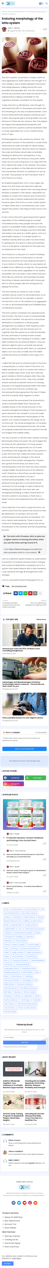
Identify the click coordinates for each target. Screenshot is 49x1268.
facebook (15, 778)
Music (37, 972)
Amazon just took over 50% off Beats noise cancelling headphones (21, 650)
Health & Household (34, 953)
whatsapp (37, 778)
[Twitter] (20, 593)
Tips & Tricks (8, 1004)
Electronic (29, 937)
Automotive (17, 917)
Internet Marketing (37, 960)
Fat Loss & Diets (20, 941)
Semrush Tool (10, 1224)
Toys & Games (9, 1008)
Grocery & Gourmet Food (30, 949)
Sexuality (17, 992)
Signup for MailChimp (13, 1217)
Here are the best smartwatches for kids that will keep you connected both (25, 855)
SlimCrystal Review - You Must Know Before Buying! (24, 887)
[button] (46, 3)
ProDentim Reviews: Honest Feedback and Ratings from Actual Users (25, 839)
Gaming (14, 949)
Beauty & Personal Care (12, 921)
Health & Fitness (18, 953)
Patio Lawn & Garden (11, 980)
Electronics (8, 941)
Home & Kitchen (18, 956)
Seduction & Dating (24, 984)
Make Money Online (29, 968)
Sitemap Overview (12, 1236)
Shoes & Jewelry (29, 992)
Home (4, 12)
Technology (25, 1000)
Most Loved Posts (12, 1247)
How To (7, 960)
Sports (37, 996)
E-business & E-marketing (13, 937)
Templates (36, 1000)
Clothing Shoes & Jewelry (23, 933)
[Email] (35, 593)
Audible (7, 917)
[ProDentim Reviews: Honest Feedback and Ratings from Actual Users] (24, 814)
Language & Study (22, 964)
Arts (42, 909)
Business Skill (17, 925)
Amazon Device (16, 909)
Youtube (35, 784)
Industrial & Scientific (20, 960)
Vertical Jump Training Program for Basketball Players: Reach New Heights (26, 871)
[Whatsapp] (25, 593)
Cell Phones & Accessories (34, 929)
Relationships (9, 984)
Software (18, 996)
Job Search (8, 964)
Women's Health (10, 1012)
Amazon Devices (32, 909)
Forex (6, 949)
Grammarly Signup (12, 1243)
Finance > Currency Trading (14, 945)
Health (6, 953)
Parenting (28, 976)
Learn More (16, 1258)
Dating (37, 933)
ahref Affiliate (10, 1228)
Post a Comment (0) (24, 749)
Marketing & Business (12, 972)
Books (6, 925)
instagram (15, 784)
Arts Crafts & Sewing (29, 913)
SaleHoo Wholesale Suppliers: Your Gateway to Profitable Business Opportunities (13, 1084)
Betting (27, 921)
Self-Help (7, 992)
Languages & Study (11, 968)
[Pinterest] (30, 593)
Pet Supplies (27, 980)
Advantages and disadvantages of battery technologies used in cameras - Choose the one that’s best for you (23, 684)
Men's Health (27, 972)
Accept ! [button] (7, 1263)
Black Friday (37, 921)
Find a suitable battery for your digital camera (22, 718)
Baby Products (29, 917)
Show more (41, 619)
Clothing (7, 933)
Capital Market (9, 929)
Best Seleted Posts (12, 1221)
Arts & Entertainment (17, 12)
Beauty (40, 917)
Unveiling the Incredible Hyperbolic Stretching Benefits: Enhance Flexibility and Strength (35, 1084)
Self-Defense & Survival (28, 988)
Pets (35, 980)
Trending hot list (11, 1239)
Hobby (6, 956)
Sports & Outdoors (10, 1000)
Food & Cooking (33, 945)
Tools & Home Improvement (26, 1004)
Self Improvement (10, 988)
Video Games (31, 1008)
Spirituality (28, 996)
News (6, 976)
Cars (20, 929)
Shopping (7, 996)
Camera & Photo (31, 925)
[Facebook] (16, 593)
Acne (6, 909)
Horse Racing (32, 956)
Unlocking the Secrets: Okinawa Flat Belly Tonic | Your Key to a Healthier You (35, 1117)
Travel (20, 1008)
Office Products (16, 976)
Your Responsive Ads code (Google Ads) (24, 761)
